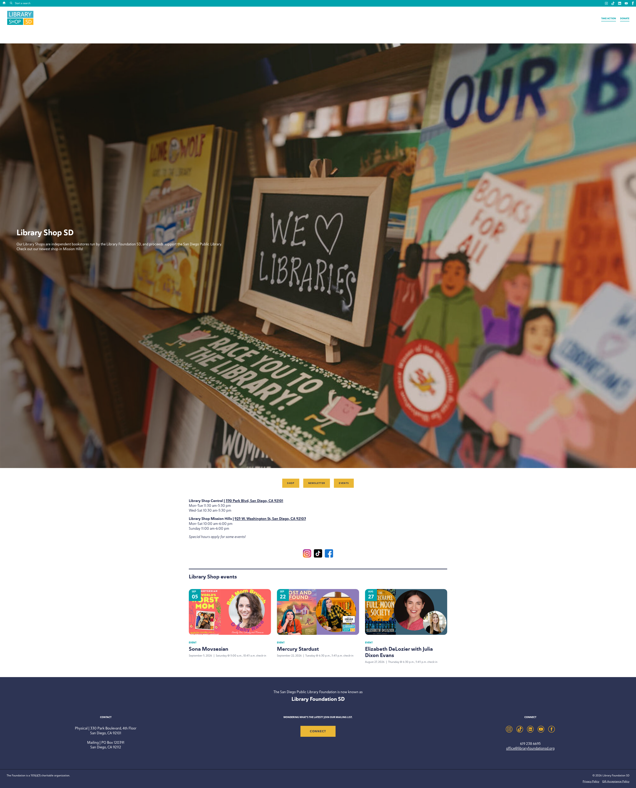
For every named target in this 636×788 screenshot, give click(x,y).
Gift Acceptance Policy (615, 781)
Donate (624, 18)
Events (344, 483)
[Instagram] (307, 554)
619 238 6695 (530, 743)
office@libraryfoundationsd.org (530, 748)
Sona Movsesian (208, 648)
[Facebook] (329, 554)
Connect (318, 731)
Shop (290, 483)
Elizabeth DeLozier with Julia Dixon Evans (399, 652)
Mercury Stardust (298, 648)
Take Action (608, 18)
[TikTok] (318, 554)
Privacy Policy (591, 781)
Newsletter (316, 483)
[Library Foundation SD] (20, 25)
